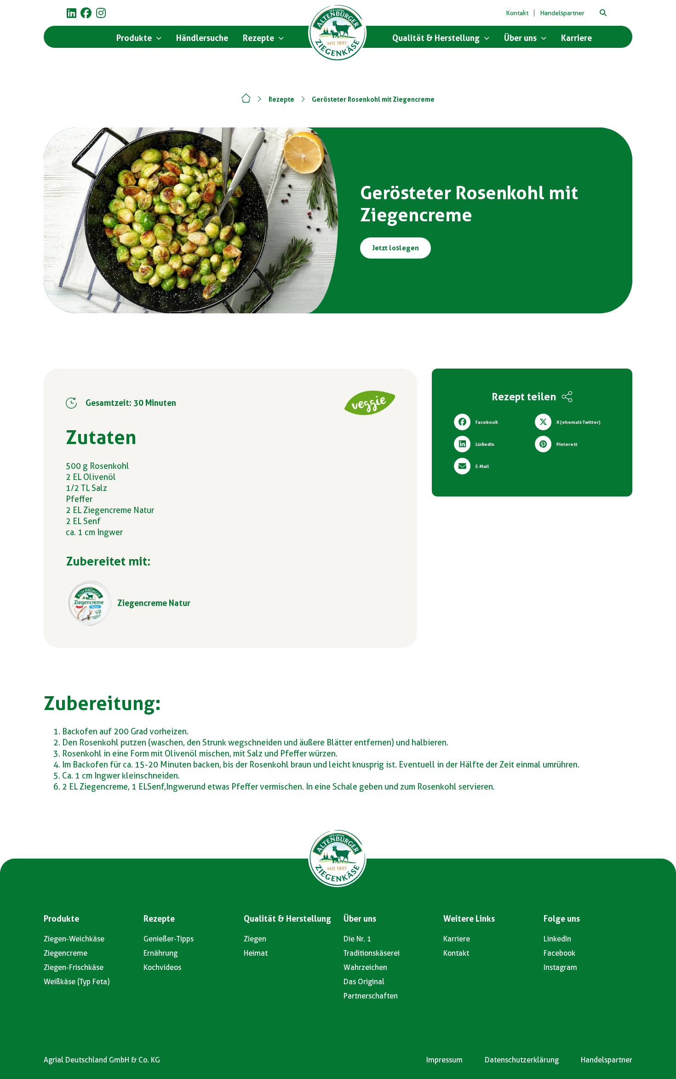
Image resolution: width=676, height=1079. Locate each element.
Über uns (360, 918)
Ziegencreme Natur (153, 603)
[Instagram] (100, 12)
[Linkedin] (71, 12)
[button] (603, 13)
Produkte (61, 918)
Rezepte (281, 99)
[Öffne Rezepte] (281, 38)
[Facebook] (86, 12)
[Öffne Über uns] (543, 38)
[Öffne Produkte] (158, 38)
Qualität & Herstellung (287, 918)
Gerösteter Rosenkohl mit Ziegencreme (373, 99)
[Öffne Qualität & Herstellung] (486, 38)
